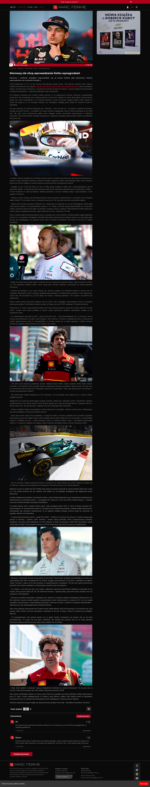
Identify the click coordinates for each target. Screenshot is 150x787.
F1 (11, 65)
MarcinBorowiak (21, 65)
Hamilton (20, 68)
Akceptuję (143, 784)
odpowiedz (87, 731)
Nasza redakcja (62, 777)
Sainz (35, 68)
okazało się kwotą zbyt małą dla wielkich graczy (57, 86)
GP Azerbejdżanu (44, 68)
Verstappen (28, 68)
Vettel (14, 68)
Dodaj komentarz (83, 716)
